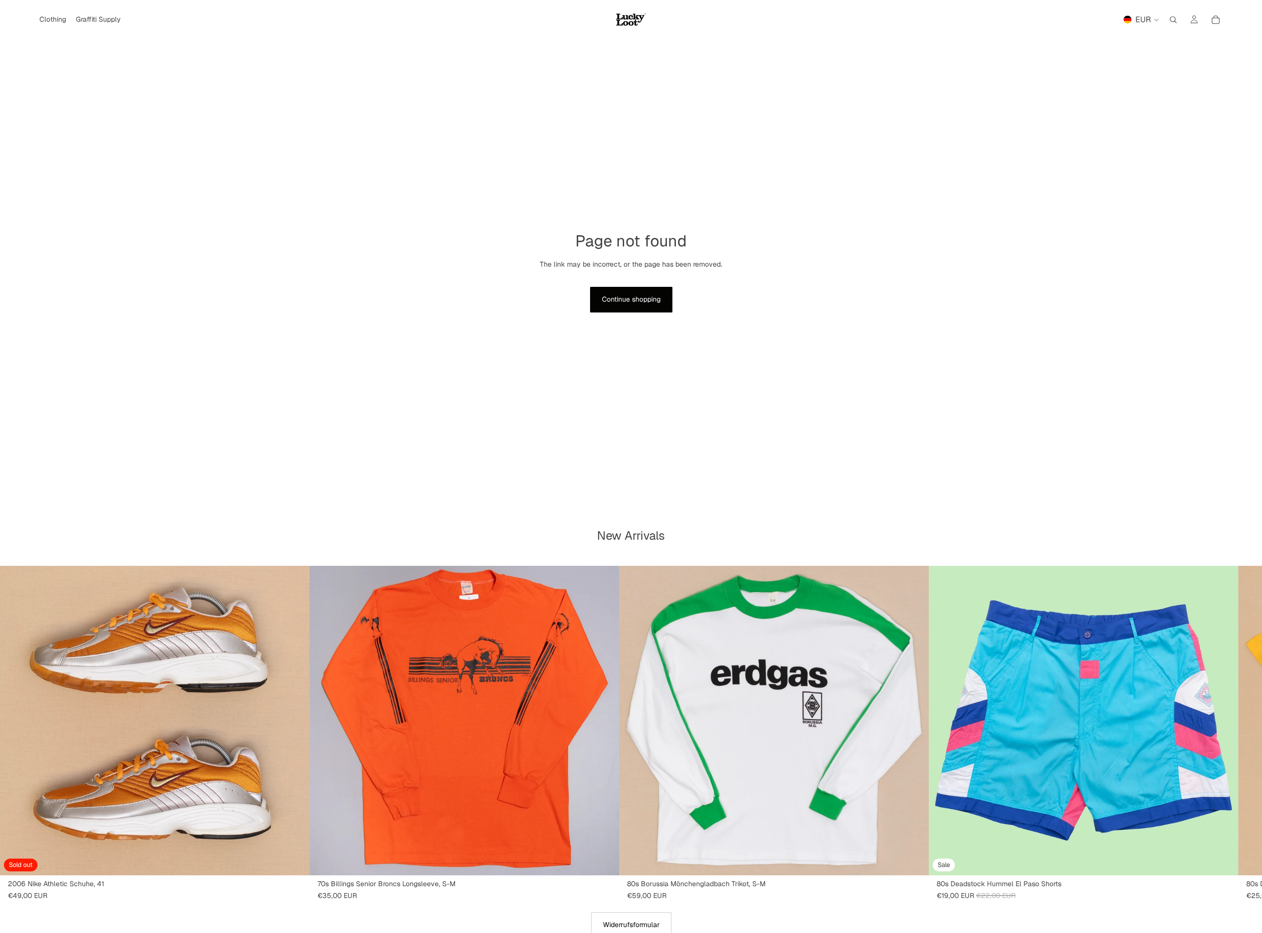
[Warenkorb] (1216, 20)
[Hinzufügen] (604, 860)
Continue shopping (631, 299)
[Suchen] (1173, 20)
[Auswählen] (1223, 860)
